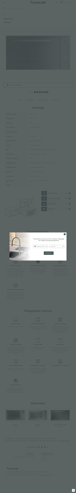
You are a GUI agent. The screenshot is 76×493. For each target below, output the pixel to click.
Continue (48, 253)
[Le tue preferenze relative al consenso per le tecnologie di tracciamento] (73, 490)
